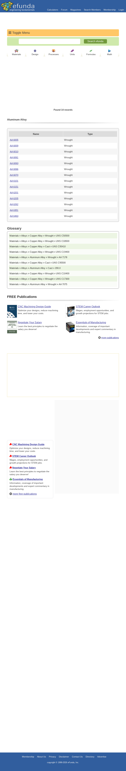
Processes (54, 54)
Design (35, 54)
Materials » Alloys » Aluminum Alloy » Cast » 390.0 (35, 268)
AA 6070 (14, 175)
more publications (110, 337)
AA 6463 (14, 216)
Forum (64, 9)
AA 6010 (14, 151)
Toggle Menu (20, 32)
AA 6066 (14, 169)
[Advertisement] (30, 612)
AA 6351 (14, 210)
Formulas (91, 54)
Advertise (101, 756)
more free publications (25, 494)
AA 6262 (14, 204)
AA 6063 (14, 163)
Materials (16, 54)
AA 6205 (14, 198)
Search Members (92, 9)
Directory (90, 756)
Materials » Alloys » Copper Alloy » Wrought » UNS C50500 (39, 235)
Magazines (75, 9)
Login (121, 9)
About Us (41, 756)
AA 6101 (14, 181)
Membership (110, 9)
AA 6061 (14, 157)
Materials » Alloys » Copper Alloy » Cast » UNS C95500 (38, 262)
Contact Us (77, 756)
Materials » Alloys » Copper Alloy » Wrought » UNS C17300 (39, 279)
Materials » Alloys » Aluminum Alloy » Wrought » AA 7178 (38, 257)
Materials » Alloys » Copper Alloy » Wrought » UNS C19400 (39, 252)
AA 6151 (14, 186)
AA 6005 (14, 140)
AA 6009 (14, 145)
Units (72, 54)
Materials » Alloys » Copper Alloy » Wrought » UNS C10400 (39, 273)
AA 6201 (14, 192)
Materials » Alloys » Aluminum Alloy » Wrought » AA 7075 (38, 284)
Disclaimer (64, 756)
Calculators (52, 9)
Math (109, 54)
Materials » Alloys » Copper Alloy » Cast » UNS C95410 (38, 246)
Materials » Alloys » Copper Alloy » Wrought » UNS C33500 (39, 241)
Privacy (52, 756)
